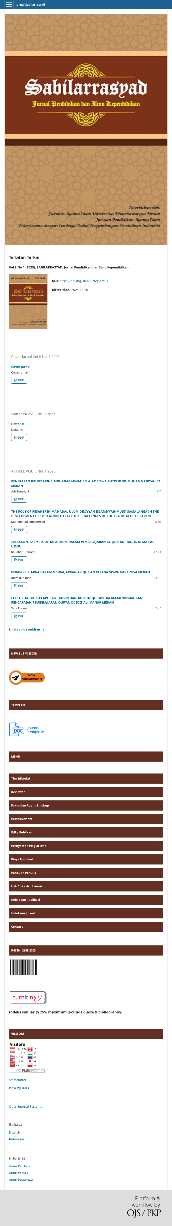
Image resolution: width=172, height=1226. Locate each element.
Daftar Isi (18, 424)
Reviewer (18, 792)
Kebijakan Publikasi (25, 900)
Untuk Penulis (18, 1173)
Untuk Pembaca (19, 1166)
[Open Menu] (8, 4)
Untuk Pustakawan (21, 1180)
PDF (20, 380)
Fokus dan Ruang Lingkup (30, 805)
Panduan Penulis (23, 873)
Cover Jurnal (20, 367)
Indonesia (16, 1139)
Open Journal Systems (25, 1106)
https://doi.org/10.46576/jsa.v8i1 (84, 281)
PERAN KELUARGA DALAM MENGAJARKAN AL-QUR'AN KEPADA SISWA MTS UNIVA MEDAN (80, 572)
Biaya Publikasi (22, 859)
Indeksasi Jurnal (23, 913)
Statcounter (17, 1080)
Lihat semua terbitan (24, 629)
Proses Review (21, 819)
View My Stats (19, 1088)
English (14, 1132)
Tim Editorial (20, 778)
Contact (17, 927)
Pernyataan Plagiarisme (28, 846)
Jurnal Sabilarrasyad (30, 4)
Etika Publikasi (21, 832)
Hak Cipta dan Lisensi (26, 886)
